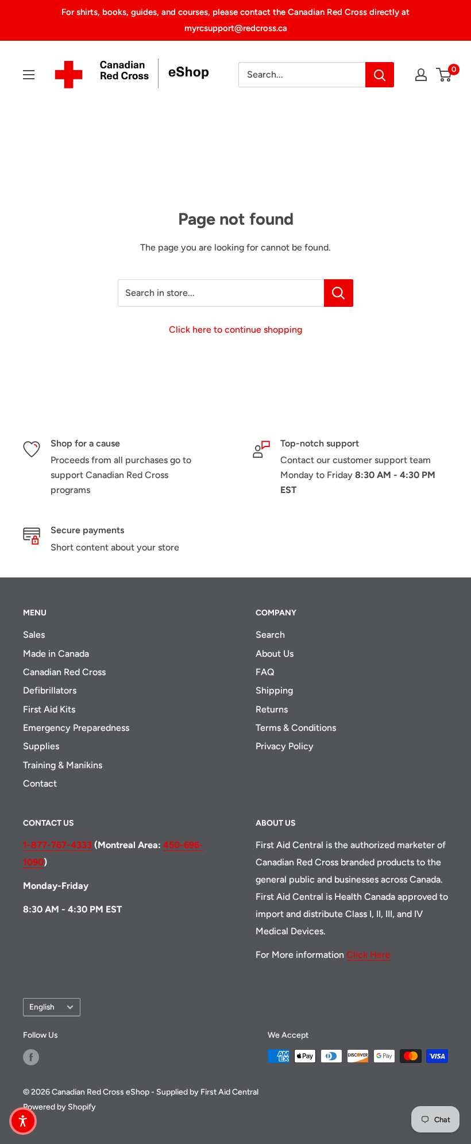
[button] (23, 1121)
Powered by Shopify (59, 1107)
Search (270, 634)
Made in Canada (56, 653)
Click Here (368, 954)
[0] (444, 75)
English (42, 1006)
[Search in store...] (338, 293)
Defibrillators (49, 690)
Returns (272, 709)
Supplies (41, 746)
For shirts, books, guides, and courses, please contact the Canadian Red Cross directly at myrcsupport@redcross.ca (235, 20)
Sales (34, 634)
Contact (40, 783)
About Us (275, 653)
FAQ (265, 672)
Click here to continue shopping (235, 329)
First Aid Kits (49, 709)
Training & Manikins (62, 765)
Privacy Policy (285, 746)
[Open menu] (28, 74)
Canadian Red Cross (64, 672)
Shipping (274, 690)
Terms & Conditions (296, 727)
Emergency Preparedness (76, 727)
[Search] (379, 74)
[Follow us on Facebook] (31, 1057)
